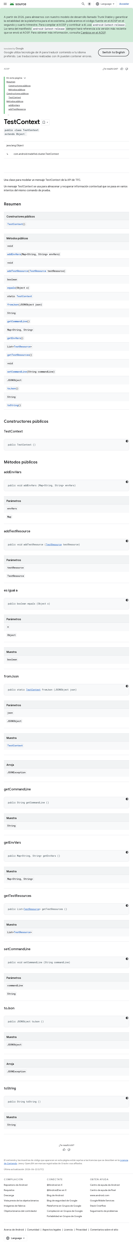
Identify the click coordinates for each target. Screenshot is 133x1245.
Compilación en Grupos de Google (65, 1210)
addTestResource (17, 271)
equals (11, 287)
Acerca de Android (14, 1229)
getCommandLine (17, 321)
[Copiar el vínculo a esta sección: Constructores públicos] (51, 422)
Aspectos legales (51, 1229)
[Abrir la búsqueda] (83, 4)
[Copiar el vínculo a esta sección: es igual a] (21, 591)
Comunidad (33, 1229)
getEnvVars (14, 338)
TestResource (38, 271)
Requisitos (9, 1190)
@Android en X (54, 1184)
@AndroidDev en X (56, 1190)
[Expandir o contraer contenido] (25, 78)
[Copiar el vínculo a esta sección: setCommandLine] (33, 949)
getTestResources (18, 354)
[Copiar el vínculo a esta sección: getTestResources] (34, 896)
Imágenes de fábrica (14, 1205)
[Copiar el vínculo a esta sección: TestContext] (26, 432)
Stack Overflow (98, 1205)
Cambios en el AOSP (93, 32)
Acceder (124, 3)
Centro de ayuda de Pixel (103, 1190)
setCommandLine (17, 371)
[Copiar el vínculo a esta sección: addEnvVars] (24, 472)
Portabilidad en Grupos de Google (64, 1216)
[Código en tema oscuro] (127, 441)
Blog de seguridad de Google (62, 1200)
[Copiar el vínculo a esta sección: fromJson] (22, 677)
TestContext (15, 224)
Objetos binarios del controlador (20, 1210)
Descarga (9, 1195)
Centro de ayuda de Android (105, 1184)
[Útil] (121, 68)
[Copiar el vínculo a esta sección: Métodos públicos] (40, 462)
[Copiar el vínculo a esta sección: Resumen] (24, 204)
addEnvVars (14, 254)
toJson (11, 388)
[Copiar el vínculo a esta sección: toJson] (17, 1008)
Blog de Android (55, 1195)
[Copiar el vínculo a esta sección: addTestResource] (33, 531)
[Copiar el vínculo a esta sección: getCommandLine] (34, 790)
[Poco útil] (126, 68)
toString (12, 405)
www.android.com (99, 1195)
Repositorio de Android (15, 1184)
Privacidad (81, 1229)
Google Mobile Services (102, 1200)
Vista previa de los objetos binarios (21, 1200)
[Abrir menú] (5, 4)
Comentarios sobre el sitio (104, 1229)
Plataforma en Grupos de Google (64, 1205)
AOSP (6, 68)
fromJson (12, 304)
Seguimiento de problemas (104, 1210)
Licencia (68, 1229)
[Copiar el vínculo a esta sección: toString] (19, 1089)
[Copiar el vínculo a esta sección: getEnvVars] (24, 843)
